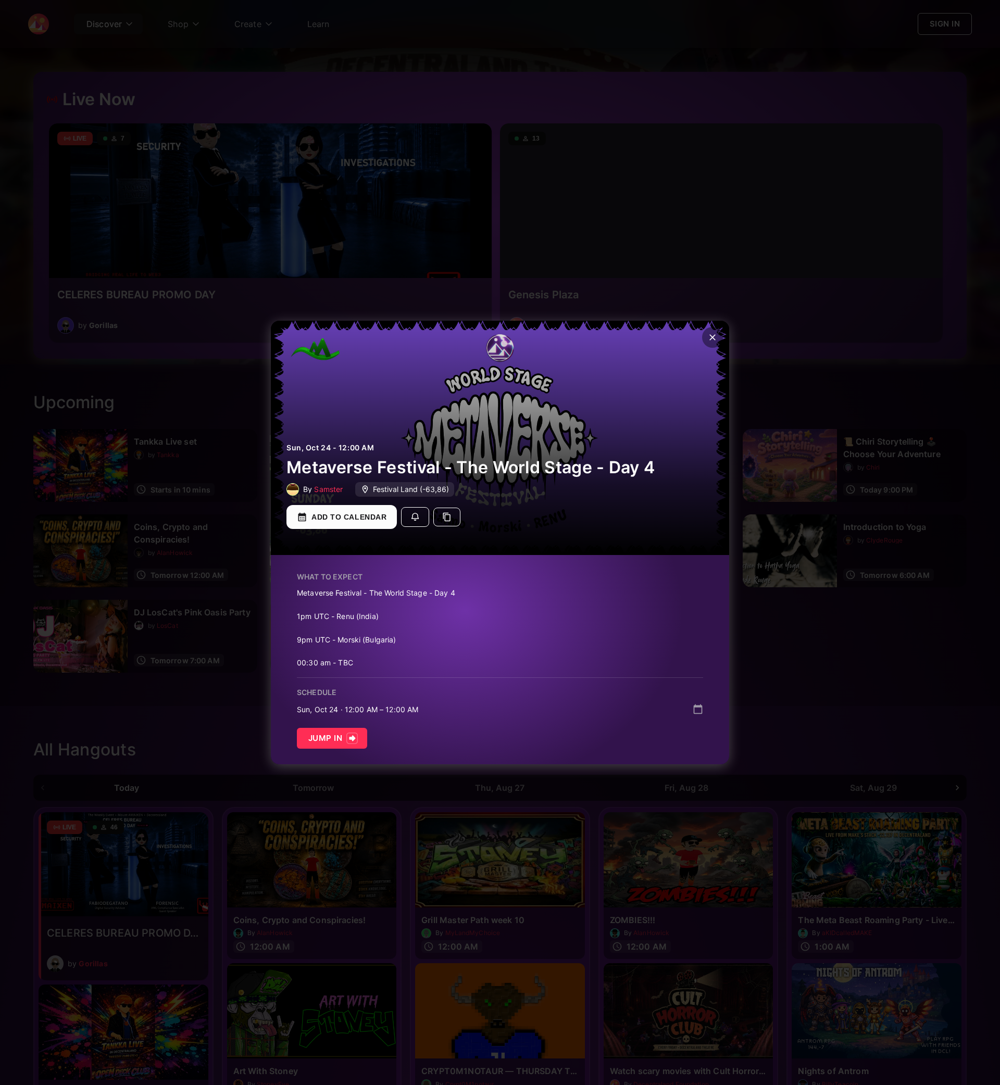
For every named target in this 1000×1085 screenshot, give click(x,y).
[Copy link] (446, 517)
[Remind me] (415, 517)
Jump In (325, 738)
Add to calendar (348, 517)
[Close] (712, 337)
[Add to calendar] (698, 709)
